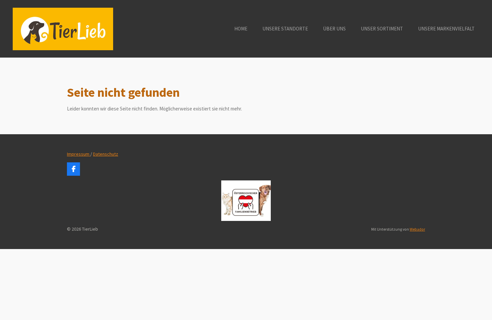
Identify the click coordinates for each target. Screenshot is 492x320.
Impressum (78, 154)
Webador (417, 229)
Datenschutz (105, 154)
